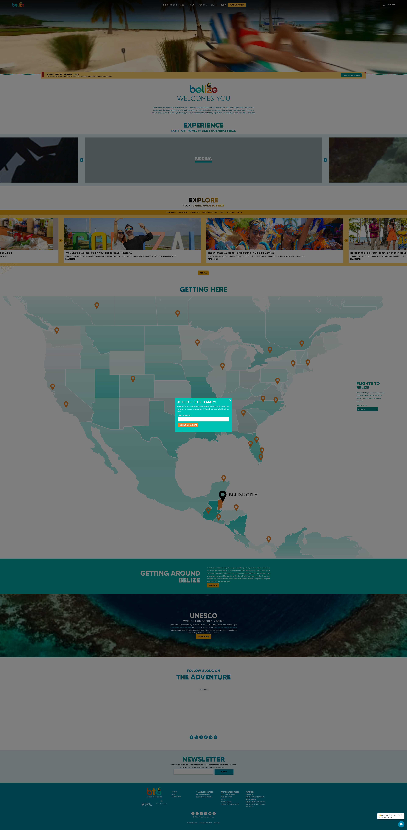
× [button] (230, 400)
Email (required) (184, 415)
